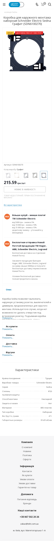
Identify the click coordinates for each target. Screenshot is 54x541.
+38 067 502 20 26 (29, 516)
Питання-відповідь (27, 499)
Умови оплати (27, 479)
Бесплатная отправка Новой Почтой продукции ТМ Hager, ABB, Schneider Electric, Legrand (29, 246)
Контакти (27, 471)
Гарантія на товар (27, 487)
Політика (27, 455)
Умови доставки (27, 483)
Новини (27, 451)
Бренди (27, 503)
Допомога (27, 494)
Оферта (27, 459)
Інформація (27, 466)
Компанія (27, 442)
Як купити (27, 475)
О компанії (27, 447)
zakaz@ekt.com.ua (29, 523)
